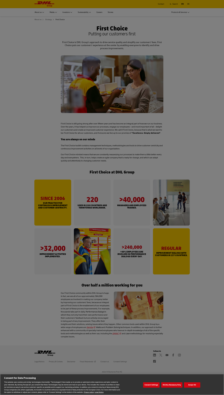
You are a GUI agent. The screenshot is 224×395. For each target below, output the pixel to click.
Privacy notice (89, 392)
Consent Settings (151, 385)
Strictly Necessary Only (172, 385)
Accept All (192, 385)
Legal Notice (99, 392)
